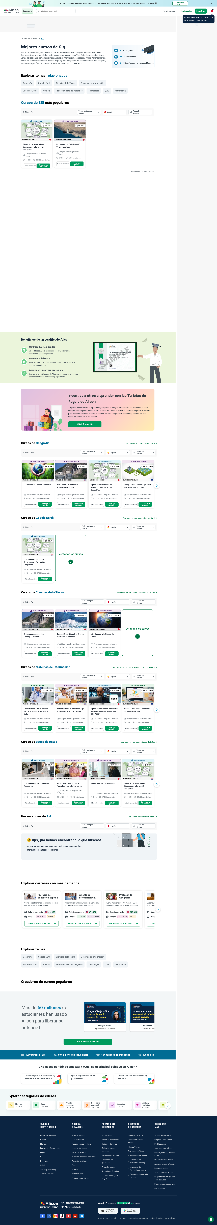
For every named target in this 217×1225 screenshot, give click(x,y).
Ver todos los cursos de (140, 443)
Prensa (75, 1170)
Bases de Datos (30, 91)
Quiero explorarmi (83, 1077)
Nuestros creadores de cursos (84, 1157)
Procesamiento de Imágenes (69, 91)
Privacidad (113, 1218)
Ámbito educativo (47, 1174)
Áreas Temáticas (108, 1167)
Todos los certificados (110, 1140)
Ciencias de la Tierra (65, 83)
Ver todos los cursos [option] (71, 554)
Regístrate (200, 11)
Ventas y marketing (48, 1170)
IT (41, 1157)
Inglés (42, 1152)
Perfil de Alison (160, 1144)
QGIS (107, 91)
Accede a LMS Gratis (162, 1135)
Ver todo (142, 817)
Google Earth (44, 83)
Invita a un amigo (161, 1168)
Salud (42, 1165)
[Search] (38, 11)
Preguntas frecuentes (74, 1203)
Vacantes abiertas (79, 1152)
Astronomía (120, 91)
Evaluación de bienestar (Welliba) (137, 1161)
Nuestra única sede (79, 1148)
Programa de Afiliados (163, 1140)
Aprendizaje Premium (110, 1171)
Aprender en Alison (79, 1161)
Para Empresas (169, 11)
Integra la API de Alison (163, 1160)
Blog (73, 1165)
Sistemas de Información (92, 83)
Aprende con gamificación (164, 1164)
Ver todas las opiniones (88, 1041)
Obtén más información (39, 923)
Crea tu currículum (135, 1135)
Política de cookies (156, 1218)
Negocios (44, 1161)
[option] (38, 485)
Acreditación (107, 1135)
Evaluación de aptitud (138, 1155)
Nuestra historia (78, 1135)
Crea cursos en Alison (163, 1148)
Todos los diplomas (109, 1144)
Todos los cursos (29, 39)
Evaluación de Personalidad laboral (138, 1168)
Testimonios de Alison (110, 1155)
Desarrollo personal (48, 1135)
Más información (30, 166)
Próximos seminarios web (164, 1184)
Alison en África (78, 1174)
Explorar (26, 11)
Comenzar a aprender (43, 166)
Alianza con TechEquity (163, 1173)
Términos (122, 1218)
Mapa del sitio (170, 1218)
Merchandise (159, 1188)
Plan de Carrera (134, 1147)
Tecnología (93, 91)
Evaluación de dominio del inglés (139, 1175)
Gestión (43, 1140)
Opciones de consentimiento (138, 1218)
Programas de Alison (80, 1178)
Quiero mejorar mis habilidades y (40, 1077)
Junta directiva (78, 1140)
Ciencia (46, 91)
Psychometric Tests (136, 1151)
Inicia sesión (186, 11)
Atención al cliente (73, 1207)
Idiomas (43, 1144)
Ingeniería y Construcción (50, 1148)
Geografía (27, 83)
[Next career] (157, 909)
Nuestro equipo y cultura (81, 1144)
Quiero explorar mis (132, 1077)
